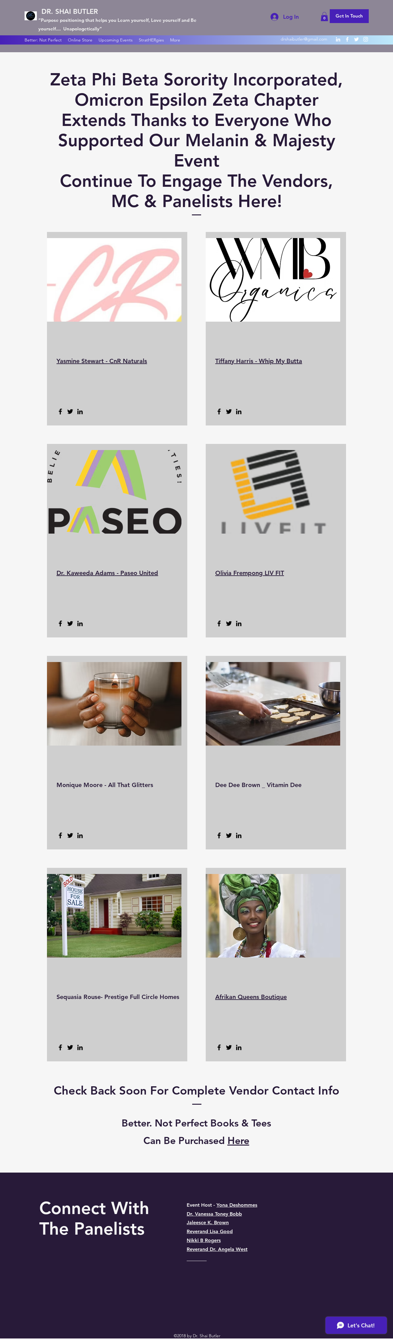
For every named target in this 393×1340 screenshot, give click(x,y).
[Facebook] (60, 411)
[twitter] (356, 39)
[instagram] (366, 39)
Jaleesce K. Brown (208, 1222)
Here (238, 1140)
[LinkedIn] (80, 411)
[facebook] (347, 39)
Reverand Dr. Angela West (217, 1249)
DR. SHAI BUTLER (69, 11)
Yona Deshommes (236, 1205)
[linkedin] (338, 39)
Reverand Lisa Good (210, 1231)
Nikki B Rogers (204, 1240)
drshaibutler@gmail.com (304, 39)
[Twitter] (70, 411)
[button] (324, 16)
